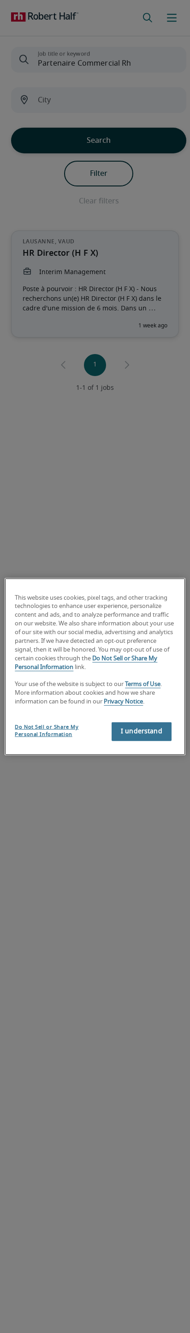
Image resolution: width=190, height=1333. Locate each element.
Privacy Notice (123, 702)
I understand (141, 731)
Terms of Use (142, 684)
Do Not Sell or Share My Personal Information (46, 731)
